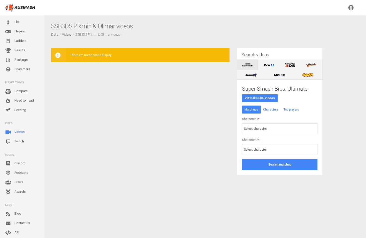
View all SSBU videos (260, 98)
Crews (18, 182)
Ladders (20, 41)
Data (54, 34)
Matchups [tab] (251, 109)
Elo (16, 22)
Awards (20, 191)
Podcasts (21, 173)
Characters (22, 69)
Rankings (21, 59)
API (16, 232)
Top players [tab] (291, 109)
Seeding (20, 110)
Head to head (24, 100)
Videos (19, 132)
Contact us (22, 223)
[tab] (247, 65)
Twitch (19, 141)
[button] (351, 7)
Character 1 (250, 119)
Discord (20, 163)
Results (19, 50)
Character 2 (250, 140)
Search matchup (279, 164)
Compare (21, 91)
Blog (17, 213)
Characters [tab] (271, 109)
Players (19, 31)
